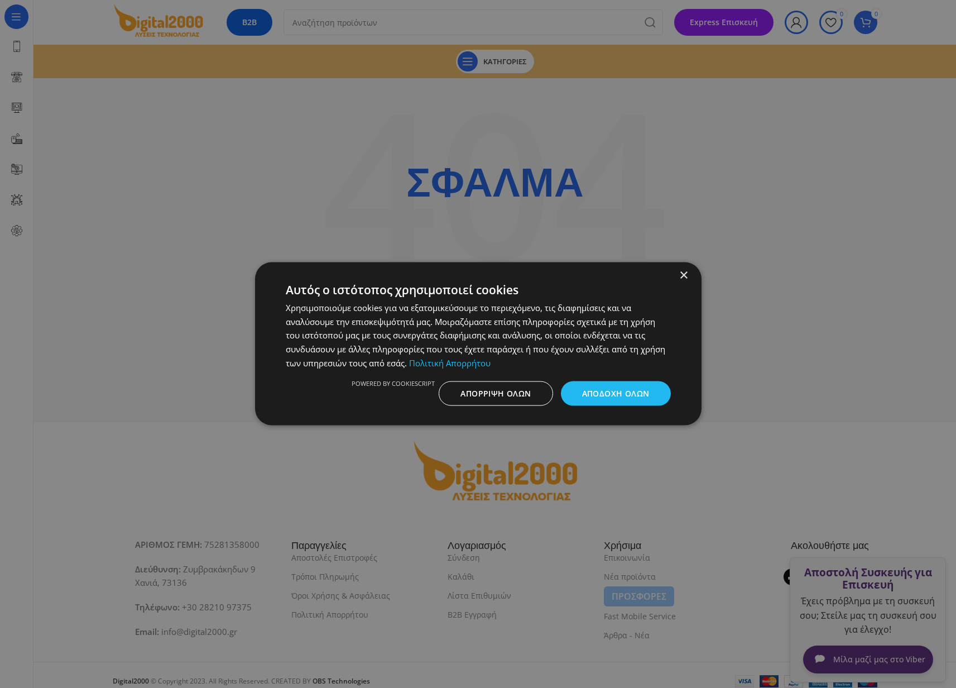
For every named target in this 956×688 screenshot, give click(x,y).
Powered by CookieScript (393, 383)
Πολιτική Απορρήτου (450, 363)
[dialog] (478, 344)
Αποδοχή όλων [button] (616, 393)
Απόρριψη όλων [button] (495, 393)
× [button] (683, 275)
